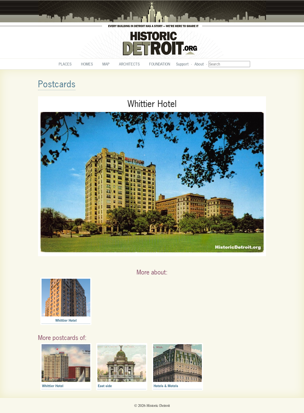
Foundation (159, 64)
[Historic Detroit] (152, 29)
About (199, 64)
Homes (87, 64)
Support (182, 64)
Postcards (57, 84)
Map (105, 64)
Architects (129, 64)
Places (65, 64)
